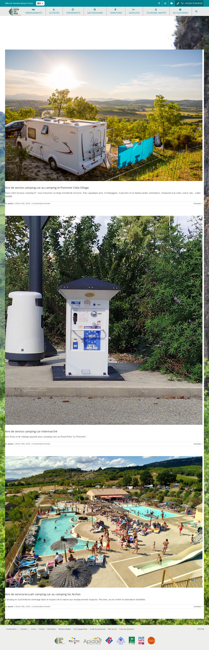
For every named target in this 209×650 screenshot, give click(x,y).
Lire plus (197, 203)
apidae (10, 203)
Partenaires (51, 629)
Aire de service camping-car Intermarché (31, 431)
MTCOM (201, 629)
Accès (33, 629)
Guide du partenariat (97, 629)
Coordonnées (12, 629)
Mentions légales (65, 629)
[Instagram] (165, 3)
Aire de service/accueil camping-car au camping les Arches (43, 594)
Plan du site (112, 629)
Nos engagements (80, 629)
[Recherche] (196, 11)
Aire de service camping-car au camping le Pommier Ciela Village (47, 187)
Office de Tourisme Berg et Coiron (19, 3)
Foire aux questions (126, 629)
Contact (42, 629)
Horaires (24, 629)
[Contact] (171, 3)
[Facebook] (159, 3)
